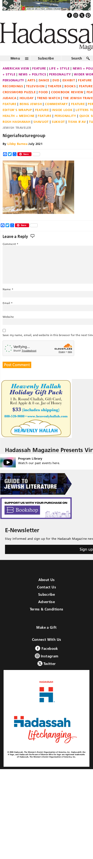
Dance (44, 80)
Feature (39, 68)
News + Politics (32, 74)
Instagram (49, 656)
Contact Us (46, 587)
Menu (15, 58)
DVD (55, 80)
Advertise (46, 602)
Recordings (13, 86)
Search (76, 58)
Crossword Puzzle (19, 92)
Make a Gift (46, 627)
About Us (46, 579)
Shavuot (41, 122)
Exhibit (68, 80)
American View (16, 68)
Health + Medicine (19, 116)
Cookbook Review (67, 92)
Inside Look (62, 110)
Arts (31, 80)
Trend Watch (48, 98)
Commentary (56, 104)
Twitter (49, 663)
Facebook (49, 648)
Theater (55, 86)
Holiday (27, 98)
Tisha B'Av (77, 122)
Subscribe (46, 58)
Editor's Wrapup (17, 110)
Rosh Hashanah (16, 122)
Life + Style (59, 68)
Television (35, 86)
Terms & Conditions (46, 609)
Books (70, 86)
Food (43, 92)
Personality (60, 74)
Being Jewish (31, 104)
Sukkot (58, 122)
